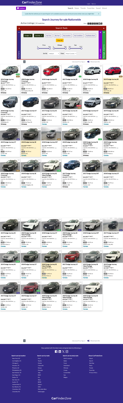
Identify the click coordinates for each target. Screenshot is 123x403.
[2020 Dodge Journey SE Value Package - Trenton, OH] (31, 224)
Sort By (45, 53)
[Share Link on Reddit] (90, 23)
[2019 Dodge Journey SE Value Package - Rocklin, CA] (92, 256)
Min (70, 46)
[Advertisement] (61, 202)
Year (75, 45)
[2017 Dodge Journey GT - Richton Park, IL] (72, 256)
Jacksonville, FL (16, 384)
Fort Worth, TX (16, 387)
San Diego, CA (16, 375)
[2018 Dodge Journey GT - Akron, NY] (113, 165)
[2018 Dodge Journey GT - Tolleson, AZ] (31, 256)
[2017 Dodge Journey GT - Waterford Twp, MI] (31, 102)
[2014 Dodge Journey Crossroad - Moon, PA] (10, 71)
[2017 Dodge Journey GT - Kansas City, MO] (113, 224)
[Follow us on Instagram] (66, 351)
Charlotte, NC (16, 391)
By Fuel (57, 35)
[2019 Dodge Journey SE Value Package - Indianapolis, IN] (51, 165)
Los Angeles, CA (16, 361)
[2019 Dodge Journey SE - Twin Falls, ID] (113, 71)
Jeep (39, 372)
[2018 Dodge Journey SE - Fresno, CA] (51, 71)
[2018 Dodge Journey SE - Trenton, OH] (72, 133)
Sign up (94, 3)
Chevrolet (40, 365)
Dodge (28, 35)
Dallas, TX (15, 377)
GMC (39, 387)
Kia (39, 377)
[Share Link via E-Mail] (99, 23)
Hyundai (40, 370)
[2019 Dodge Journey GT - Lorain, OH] (10, 133)
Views (62, 53)
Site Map (91, 363)
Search (91, 361)
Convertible (67, 372)
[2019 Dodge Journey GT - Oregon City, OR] (92, 102)
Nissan (40, 368)
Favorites (91, 370)
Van (65, 375)
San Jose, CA (15, 379)
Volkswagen (41, 391)
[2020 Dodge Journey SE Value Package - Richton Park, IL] (51, 256)
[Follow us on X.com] (63, 351)
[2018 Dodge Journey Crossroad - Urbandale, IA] (10, 102)
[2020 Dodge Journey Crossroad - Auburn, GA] (10, 165)
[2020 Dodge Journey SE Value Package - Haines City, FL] (92, 287)
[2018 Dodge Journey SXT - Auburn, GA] (92, 224)
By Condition (78, 35)
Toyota (40, 361)
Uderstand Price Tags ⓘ (78, 62)
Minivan (66, 368)
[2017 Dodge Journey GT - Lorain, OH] (10, 287)
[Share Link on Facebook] (88, 23)
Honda (40, 363)
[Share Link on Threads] (95, 23)
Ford (39, 358)
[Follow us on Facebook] (56, 351)
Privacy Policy (93, 372)
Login (88, 3)
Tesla (39, 379)
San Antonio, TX (16, 372)
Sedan (65, 361)
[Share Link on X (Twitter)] (93, 23)
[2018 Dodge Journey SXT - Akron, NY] (51, 133)
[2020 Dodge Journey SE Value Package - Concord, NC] (72, 224)
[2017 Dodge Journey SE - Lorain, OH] (51, 102)
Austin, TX (15, 382)
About (91, 358)
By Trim (48, 35)
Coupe (65, 370)
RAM (39, 375)
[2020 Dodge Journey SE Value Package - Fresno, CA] (92, 133)
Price (44, 45)
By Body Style (90, 35)
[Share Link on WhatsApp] (97, 23)
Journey (38, 35)
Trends (91, 368)
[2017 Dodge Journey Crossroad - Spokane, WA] (72, 165)
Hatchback (67, 365)
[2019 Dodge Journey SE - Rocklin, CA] (72, 102)
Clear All (59, 40)
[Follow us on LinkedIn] (59, 351)
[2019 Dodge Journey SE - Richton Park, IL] (10, 224)
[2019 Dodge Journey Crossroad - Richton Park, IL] (113, 256)
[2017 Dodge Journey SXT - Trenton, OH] (92, 165)
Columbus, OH (16, 389)
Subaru (40, 384)
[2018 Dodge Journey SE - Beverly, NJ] (31, 133)
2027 (80, 46)
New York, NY (16, 358)
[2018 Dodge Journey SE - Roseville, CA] (92, 71)
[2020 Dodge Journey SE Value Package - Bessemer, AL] (72, 287)
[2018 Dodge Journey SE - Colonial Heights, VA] (31, 165)
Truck (65, 363)
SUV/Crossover (68, 358)
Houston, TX (15, 365)
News (90, 365)
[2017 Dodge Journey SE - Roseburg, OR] (72, 71)
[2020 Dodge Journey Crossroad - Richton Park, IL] (113, 133)
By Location (67, 35)
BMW (39, 382)
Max (49, 46)
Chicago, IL (15, 363)
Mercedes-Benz (42, 389)
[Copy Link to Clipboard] (101, 23)
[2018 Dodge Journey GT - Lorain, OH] (51, 224)
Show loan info (95, 62)
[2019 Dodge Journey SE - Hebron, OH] (113, 102)
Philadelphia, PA (16, 370)
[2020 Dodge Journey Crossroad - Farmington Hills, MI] (31, 71)
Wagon (65, 377)
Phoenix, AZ (15, 368)
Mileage (60, 45)
